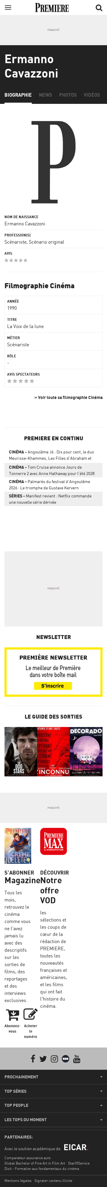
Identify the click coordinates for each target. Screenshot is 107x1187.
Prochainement (21, 1076)
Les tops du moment (25, 1119)
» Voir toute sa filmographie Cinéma (68, 397)
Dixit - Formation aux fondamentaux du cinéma (41, 1168)
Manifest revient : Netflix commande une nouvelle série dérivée (50, 499)
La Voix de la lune (25, 326)
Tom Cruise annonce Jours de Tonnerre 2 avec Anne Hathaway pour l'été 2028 (52, 470)
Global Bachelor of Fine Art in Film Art (34, 1163)
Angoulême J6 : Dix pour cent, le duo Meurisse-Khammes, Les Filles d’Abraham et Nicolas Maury (51, 456)
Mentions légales (18, 1180)
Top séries (15, 1091)
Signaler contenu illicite (53, 1180)
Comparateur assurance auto (27, 1158)
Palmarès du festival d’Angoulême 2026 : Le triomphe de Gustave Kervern (49, 484)
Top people (16, 1105)
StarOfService (78, 1163)
